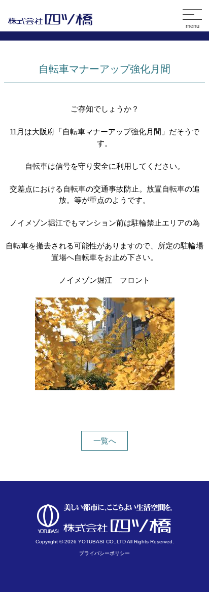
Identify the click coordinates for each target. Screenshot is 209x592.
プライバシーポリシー (104, 553)
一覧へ (104, 440)
